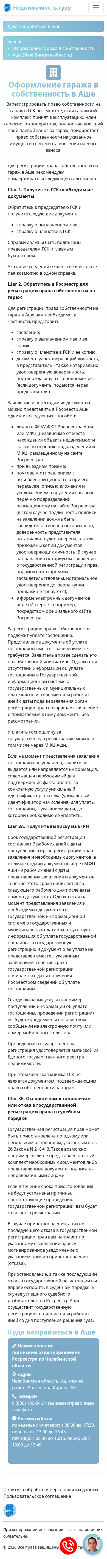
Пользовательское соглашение (37, 1496)
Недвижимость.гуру (41, 7)
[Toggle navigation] (96, 7)
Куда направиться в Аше (34, 26)
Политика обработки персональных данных (50, 1490)
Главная (13, 42)
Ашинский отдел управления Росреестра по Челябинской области (46, 1359)
